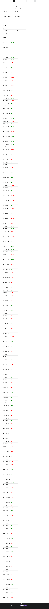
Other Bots (13, 605)
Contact (5, 605)
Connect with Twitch (23, 605)
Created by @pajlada (6, 606)
